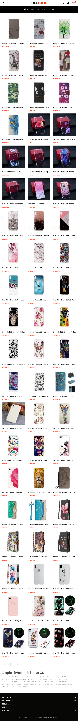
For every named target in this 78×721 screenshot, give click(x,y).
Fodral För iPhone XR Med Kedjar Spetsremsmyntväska (49, 525)
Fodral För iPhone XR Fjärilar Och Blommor (19, 43)
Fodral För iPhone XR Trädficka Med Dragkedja (20, 557)
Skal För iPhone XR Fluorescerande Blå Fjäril (45, 300)
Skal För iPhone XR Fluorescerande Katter (44, 653)
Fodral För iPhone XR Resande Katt (41, 43)
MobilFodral (33, 717)
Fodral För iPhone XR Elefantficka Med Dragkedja (47, 557)
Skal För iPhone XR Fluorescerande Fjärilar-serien (21, 653)
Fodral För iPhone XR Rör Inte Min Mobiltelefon (46, 107)
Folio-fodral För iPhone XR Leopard (42, 396)
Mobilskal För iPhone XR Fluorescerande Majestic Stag (23, 332)
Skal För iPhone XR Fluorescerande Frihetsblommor (48, 332)
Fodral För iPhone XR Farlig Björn (41, 75)
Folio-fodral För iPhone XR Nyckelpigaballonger (47, 621)
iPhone (40, 9)
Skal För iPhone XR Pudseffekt (14, 428)
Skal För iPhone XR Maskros (64, 139)
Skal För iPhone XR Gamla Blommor (42, 428)
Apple (31, 9)
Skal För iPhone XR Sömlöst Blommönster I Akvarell (48, 139)
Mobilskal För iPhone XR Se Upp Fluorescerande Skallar (24, 364)
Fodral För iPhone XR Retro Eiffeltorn (16, 75)
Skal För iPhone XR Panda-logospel (42, 589)
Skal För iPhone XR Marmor (38, 268)
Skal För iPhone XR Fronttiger (39, 460)
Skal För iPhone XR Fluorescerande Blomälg (45, 364)
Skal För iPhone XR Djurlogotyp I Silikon (17, 621)
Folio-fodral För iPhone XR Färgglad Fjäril (18, 139)
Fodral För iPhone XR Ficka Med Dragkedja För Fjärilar (23, 589)
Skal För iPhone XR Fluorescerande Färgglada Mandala (24, 396)
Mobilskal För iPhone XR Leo (39, 493)
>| (21, 665)
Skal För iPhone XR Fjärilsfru (64, 460)
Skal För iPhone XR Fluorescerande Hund (18, 300)
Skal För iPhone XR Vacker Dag (14, 493)
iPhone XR (50, 9)
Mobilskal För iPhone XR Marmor (40, 204)
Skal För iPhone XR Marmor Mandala (16, 236)
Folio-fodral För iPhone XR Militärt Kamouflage (21, 107)
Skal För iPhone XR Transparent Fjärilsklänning (20, 204)
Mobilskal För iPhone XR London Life (16, 460)
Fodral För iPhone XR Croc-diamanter (17, 525)
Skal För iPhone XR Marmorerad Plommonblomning (22, 268)
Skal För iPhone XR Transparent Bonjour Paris (46, 172)
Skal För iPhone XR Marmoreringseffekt (43, 236)
